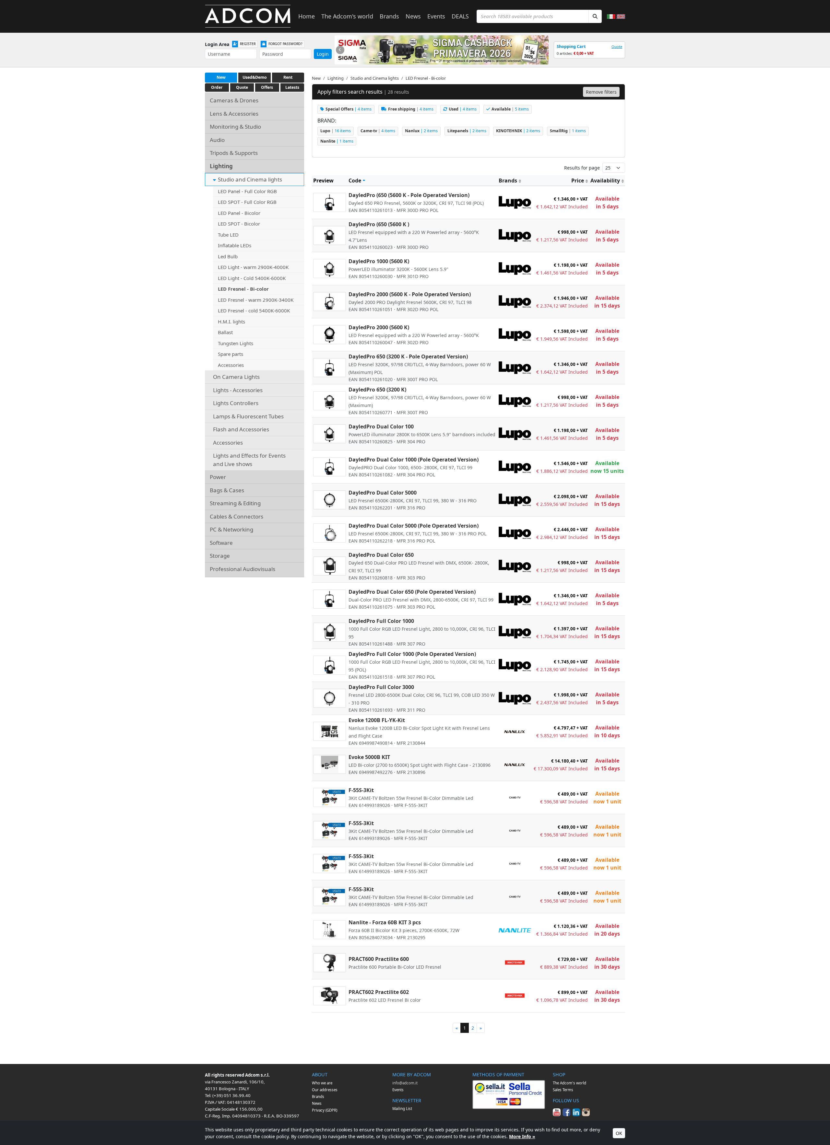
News (413, 16)
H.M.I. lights (231, 321)
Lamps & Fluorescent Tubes (248, 416)
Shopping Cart (571, 46)
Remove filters (601, 92)
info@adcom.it (405, 1083)
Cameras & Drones (234, 100)
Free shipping (410, 109)
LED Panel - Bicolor (239, 213)
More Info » (522, 1136)
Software (221, 542)
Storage (220, 555)
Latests (292, 87)
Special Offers (349, 109)
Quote (616, 46)
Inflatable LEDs (234, 245)
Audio (217, 140)
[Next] (543, 50)
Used (463, 109)
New (221, 77)
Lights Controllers (235, 403)
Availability (605, 180)
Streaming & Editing (235, 503)
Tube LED (228, 234)
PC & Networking (231, 529)
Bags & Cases (227, 490)
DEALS (460, 16)
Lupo (335, 131)
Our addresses (325, 1089)
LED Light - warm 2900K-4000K (253, 267)
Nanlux (421, 131)
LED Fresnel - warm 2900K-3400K (255, 300)
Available (510, 109)
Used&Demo (255, 77)
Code (355, 180)
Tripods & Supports (234, 153)
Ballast (225, 332)
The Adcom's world (347, 16)
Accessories (231, 365)
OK (619, 1133)
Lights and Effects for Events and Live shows (249, 460)
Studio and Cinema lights (250, 179)
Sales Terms (563, 1089)
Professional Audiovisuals (242, 569)
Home (306, 16)
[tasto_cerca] (595, 16)
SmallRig (568, 131)
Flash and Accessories (241, 429)
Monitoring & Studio (235, 126)
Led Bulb (228, 256)
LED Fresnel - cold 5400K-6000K (254, 310)
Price (577, 180)
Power (218, 477)
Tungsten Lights (235, 343)
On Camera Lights (236, 376)
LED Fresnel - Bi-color (243, 289)
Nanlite (336, 141)
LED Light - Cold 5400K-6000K (252, 278)
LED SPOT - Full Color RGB (247, 202)
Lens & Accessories (234, 113)
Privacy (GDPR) (324, 1110)
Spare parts (230, 354)
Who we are (322, 1083)
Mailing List (402, 1108)
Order (216, 87)
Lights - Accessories (238, 390)
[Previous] (340, 50)
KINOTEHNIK (518, 131)
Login (323, 54)
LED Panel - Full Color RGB (247, 191)
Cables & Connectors (236, 516)
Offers (267, 87)
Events (436, 16)
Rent (287, 77)
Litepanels (466, 131)
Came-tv (378, 131)
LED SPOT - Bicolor (239, 223)
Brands (389, 16)
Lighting (221, 166)
